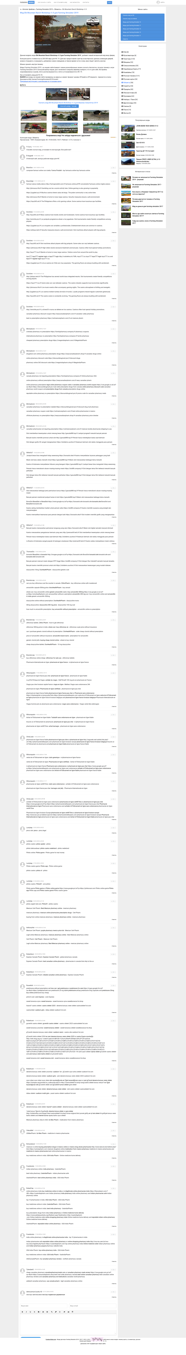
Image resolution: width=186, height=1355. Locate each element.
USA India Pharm (53, 1155)
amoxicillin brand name (61, 636)
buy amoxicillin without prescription (64, 609)
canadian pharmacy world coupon (84, 385)
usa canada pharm (53, 1281)
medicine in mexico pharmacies (37, 1151)
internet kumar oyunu (45, 1115)
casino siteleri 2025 (48, 1006)
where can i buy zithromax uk (58, 627)
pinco (36, 830)
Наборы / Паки (129, 99)
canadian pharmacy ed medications (54, 1277)
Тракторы (127, 59)
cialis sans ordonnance (57, 784)
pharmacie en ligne (76, 740)
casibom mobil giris (42, 1093)
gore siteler (69, 1111)
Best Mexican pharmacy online (51, 908)
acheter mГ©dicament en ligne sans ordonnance (94, 768)
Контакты (86, 2)
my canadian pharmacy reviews (51, 1259)
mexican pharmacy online (62, 917)
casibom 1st (57, 1072)
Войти (162, 2)
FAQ (125, 52)
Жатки (126, 113)
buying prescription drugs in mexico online (53, 1147)
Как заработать (75, 2)
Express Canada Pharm (51, 957)
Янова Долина (141, 134)
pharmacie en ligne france (59, 662)
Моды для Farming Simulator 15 (132, 29)
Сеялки (126, 106)
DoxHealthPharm (45, 570)
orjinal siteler (95, 1052)
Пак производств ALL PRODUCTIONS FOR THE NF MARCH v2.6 (66, 129)
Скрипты (127, 86)
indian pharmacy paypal (37, 1246)
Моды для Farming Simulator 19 (132, 22)
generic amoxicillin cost (58, 592)
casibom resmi (58, 1032)
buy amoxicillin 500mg (76, 592)
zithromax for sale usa (53, 658)
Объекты (35, 138)
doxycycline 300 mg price (48, 605)
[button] (22, 1312)
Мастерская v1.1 (91, 119)
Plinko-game (40, 853)
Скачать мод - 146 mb (68, 106)
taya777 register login (39, 256)
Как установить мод (60, 2)
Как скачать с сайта (44, 2)
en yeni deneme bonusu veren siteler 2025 (60, 1036)
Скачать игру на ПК (128, 15)
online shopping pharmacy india (56, 1217)
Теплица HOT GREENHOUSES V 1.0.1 (97, 132)
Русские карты (129, 79)
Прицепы (127, 89)
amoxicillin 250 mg (78, 594)
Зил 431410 (140, 143)
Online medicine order (90, 1244)
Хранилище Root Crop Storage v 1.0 (35, 131)
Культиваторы (129, 55)
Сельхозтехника (129, 66)
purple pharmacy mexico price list (52, 930)
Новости (125, 39)
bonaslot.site (96, 501)
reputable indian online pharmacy (103, 1217)
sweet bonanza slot (47, 1058)
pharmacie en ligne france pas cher (61, 693)
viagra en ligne (58, 684)
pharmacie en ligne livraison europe (87, 813)
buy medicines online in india (52, 1191)
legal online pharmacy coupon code (59, 385)
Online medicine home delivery (73, 1213)
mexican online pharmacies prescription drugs (56, 913)
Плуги (126, 110)
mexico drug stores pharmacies (80, 1147)
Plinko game (39, 888)
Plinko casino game (46, 890)
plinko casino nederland (48, 848)
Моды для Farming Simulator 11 (132, 35)
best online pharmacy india (47, 1178)
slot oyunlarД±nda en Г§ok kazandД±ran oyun (66, 1080)
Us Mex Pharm (54, 1120)
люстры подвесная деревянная (53, 1295)
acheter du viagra (51, 680)
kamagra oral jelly (57, 788)
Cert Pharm (38, 939)
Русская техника (130, 76)
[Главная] (20, 9)
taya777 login (54, 256)
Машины (127, 62)
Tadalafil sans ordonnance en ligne (63, 717)
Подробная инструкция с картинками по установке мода (40, 81)
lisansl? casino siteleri (54, 1107)
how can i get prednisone (59, 988)
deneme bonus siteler (56, 1111)
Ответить (114, 173)
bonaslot (44, 554)
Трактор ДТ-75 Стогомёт (145, 151)
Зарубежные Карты (131, 69)
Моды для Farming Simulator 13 (132, 32)
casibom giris (39, 1010)
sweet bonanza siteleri (51, 1028)
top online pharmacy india (48, 1250)
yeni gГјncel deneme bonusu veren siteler (98, 1080)
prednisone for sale (76, 988)
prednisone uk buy (74, 990)
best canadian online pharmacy (54, 961)
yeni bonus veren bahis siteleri (39, 1054)
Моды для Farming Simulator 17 (132, 25)
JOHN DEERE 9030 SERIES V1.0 (147, 126)
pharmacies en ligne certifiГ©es (71, 802)
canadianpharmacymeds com (55, 1272)
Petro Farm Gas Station (31, 119)
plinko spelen (40, 844)
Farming (27, 2)
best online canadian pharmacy (88, 1274)
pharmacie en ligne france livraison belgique (81, 697)
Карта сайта (102, 1343)
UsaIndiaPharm (46, 1173)
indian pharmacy (55, 1213)
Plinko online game (52, 888)
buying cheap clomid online (49, 640)
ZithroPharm (65, 583)
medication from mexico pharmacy (77, 1149)
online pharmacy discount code (93, 387)
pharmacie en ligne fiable (57, 744)
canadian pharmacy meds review (79, 1272)
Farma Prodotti (56, 170)
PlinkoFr (39, 884)
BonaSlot (36, 501)
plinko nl (39, 870)
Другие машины (140, 147)
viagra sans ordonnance (70, 704)
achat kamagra (54, 726)
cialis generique (54, 757)
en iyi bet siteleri (94, 1113)
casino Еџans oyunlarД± (85, 1036)
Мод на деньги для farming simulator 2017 (147, 206)
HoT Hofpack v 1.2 (60, 119)
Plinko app (44, 866)
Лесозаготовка (129, 93)
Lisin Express (39, 997)
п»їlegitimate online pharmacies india (77, 1191)
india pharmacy (48, 1169)
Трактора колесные (141, 130)
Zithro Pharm (43, 623)
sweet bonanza (46, 1001)
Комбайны (127, 72)
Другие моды (128, 103)
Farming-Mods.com (51, 1339)
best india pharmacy (54, 1208)
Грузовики (127, 96)
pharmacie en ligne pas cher (63, 722)
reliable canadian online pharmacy (55, 975)
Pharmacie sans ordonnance (84, 693)
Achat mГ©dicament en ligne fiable (67, 770)
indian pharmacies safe (99, 1193)
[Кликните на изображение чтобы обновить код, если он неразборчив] (97, 1339)
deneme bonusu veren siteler (56, 1089)
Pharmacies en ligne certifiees (50, 689)
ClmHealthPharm (69, 631)
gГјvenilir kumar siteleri (61, 1085)
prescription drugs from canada (57, 389)
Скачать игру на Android (130, 18)
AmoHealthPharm (55, 587)
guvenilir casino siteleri (50, 1023)
